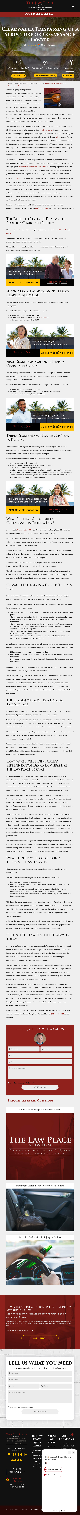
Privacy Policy (34, 1509)
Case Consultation (23, 282)
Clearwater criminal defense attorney (33, 167)
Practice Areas (37, 1453)
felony (58, 137)
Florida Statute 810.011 (25, 530)
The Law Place (17, 179)
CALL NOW (17, 76)
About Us (37, 1464)
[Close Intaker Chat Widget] (73, 1452)
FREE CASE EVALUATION (44, 75)
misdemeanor (47, 130)
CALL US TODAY (39, 1338)
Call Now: (57, 353)
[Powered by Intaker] (63, 1510)
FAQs (37, 1461)
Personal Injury (37, 1456)
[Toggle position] (69, 1452)
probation (44, 317)
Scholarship (37, 1467)
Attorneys (37, 1450)
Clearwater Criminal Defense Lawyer (26, 83)
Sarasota (51, 1447)
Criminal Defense (37, 1458)
